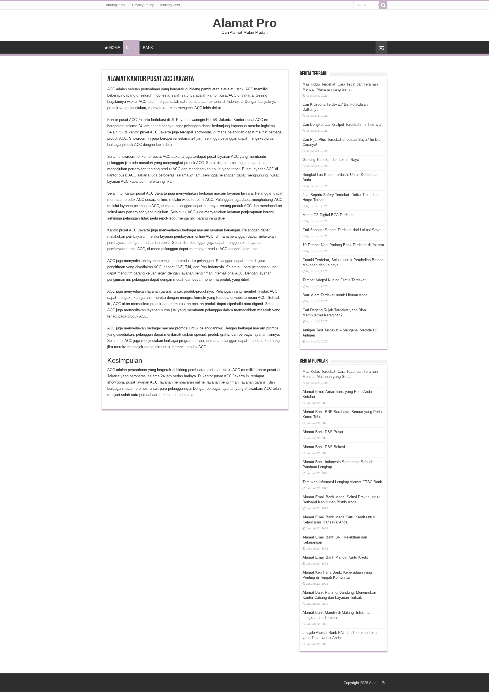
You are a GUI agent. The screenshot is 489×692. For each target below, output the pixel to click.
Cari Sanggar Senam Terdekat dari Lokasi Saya (341, 230)
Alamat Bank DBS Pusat (323, 432)
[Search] (383, 5)
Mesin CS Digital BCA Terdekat (328, 215)
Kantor (131, 48)
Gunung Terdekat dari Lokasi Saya (331, 159)
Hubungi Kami (115, 5)
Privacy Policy (143, 5)
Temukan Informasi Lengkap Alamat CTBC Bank (342, 482)
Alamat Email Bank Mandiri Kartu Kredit (335, 557)
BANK (148, 48)
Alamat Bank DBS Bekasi (324, 447)
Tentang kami (169, 5)
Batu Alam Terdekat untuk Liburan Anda (335, 295)
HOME (114, 48)
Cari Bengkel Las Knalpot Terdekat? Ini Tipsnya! (342, 124)
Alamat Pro (245, 23)
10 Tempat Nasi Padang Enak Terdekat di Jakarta (343, 245)
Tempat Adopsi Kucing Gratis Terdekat (334, 280)
